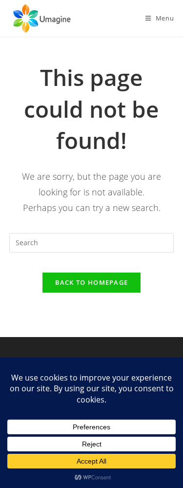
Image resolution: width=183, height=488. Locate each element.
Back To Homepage (91, 282)
